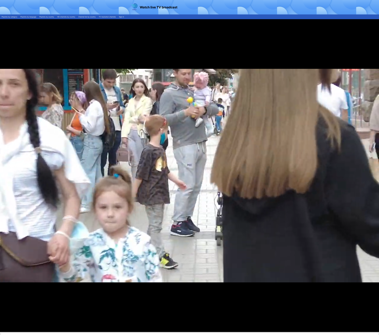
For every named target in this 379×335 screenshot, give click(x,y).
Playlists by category (9, 17)
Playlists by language (28, 17)
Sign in (121, 17)
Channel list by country (87, 17)
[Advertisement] (214, 7)
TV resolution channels (107, 17)
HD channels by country (66, 17)
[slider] (189, 330)
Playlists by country (46, 17)
